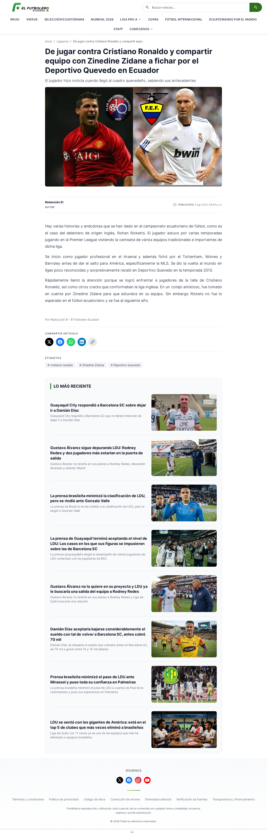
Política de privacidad (64, 799)
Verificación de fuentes (191, 799)
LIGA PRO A (128, 19)
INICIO (15, 19)
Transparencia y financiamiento (233, 799)
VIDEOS (32, 19)
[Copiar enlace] (92, 342)
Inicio (48, 41)
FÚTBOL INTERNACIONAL (184, 19)
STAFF (118, 29)
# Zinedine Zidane (91, 365)
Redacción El (54, 202)
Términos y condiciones (28, 799)
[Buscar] (255, 7)
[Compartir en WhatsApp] (71, 342)
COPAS (153, 19)
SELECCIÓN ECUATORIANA (64, 19)
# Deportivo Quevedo (125, 365)
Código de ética (94, 799)
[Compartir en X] (49, 342)
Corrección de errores (125, 799)
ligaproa (63, 41)
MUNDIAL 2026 (102, 19)
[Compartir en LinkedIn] (82, 342)
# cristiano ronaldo (60, 365)
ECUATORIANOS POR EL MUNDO (233, 19)
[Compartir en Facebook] (60, 342)
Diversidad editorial (158, 799)
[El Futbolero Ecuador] (30, 7)
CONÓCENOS (139, 29)
